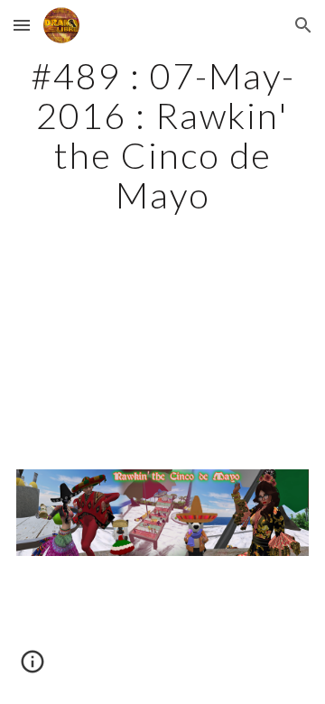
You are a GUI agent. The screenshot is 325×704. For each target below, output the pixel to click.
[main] (162, 135)
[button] (21, 25)
